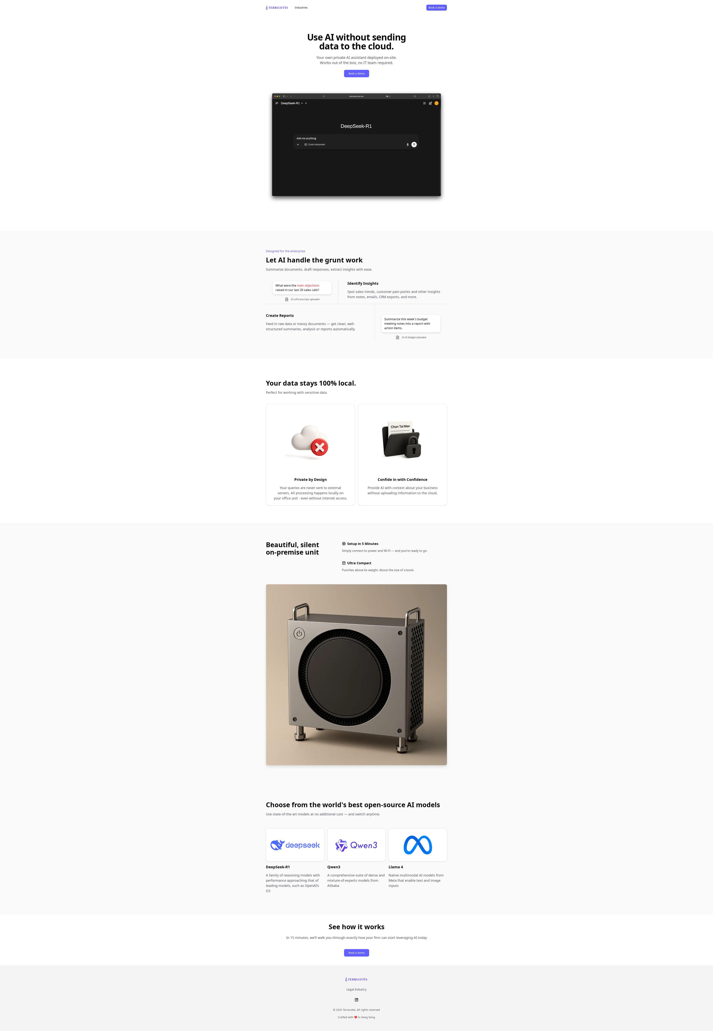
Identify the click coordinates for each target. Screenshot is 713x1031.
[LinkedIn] (356, 1000)
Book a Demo (357, 952)
